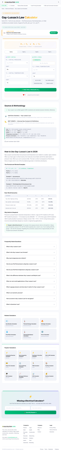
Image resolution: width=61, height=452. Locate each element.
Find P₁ (36, 51)
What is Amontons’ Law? (30, 304)
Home (3, 8)
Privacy (41, 449)
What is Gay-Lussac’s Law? (30, 246)
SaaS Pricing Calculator (27, 5)
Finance (25, 427)
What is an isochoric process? (30, 293)
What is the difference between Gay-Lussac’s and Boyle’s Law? (30, 275)
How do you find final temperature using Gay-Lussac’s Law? (30, 269)
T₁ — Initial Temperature (15, 73)
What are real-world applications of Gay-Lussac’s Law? (30, 281)
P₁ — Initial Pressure (13, 59)
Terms (46, 449)
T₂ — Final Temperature (41, 66)
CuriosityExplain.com (12, 437)
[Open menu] (2, 2)
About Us (40, 427)
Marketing (31, 442)
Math (24, 429)
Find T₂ (24, 51)
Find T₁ (49, 51)
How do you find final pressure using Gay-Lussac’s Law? (30, 264)
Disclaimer (52, 431)
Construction (32, 432)
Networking (31, 435)
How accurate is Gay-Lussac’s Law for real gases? (30, 298)
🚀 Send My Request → (30, 412)
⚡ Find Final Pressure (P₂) (30, 89)
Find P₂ (11, 51)
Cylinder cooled (49, 83)
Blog (39, 429)
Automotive (25, 442)
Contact (39, 431)
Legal (30, 427)
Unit (7, 66)
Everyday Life (25, 433)
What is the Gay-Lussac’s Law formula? (30, 252)
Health (30, 429)
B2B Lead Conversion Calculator (42, 5)
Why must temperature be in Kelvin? (30, 258)
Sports (24, 440)
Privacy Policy (53, 427)
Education (25, 435)
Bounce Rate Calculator (14, 5)
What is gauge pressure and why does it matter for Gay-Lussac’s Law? (30, 287)
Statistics (31, 438)
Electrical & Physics (10, 8)
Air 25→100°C (38, 80)
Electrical (25, 438)
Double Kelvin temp (38, 83)
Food (30, 440)
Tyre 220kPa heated (50, 80)
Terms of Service (53, 429)
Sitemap (57, 449)
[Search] (58, 2)
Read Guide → (54, 32)
